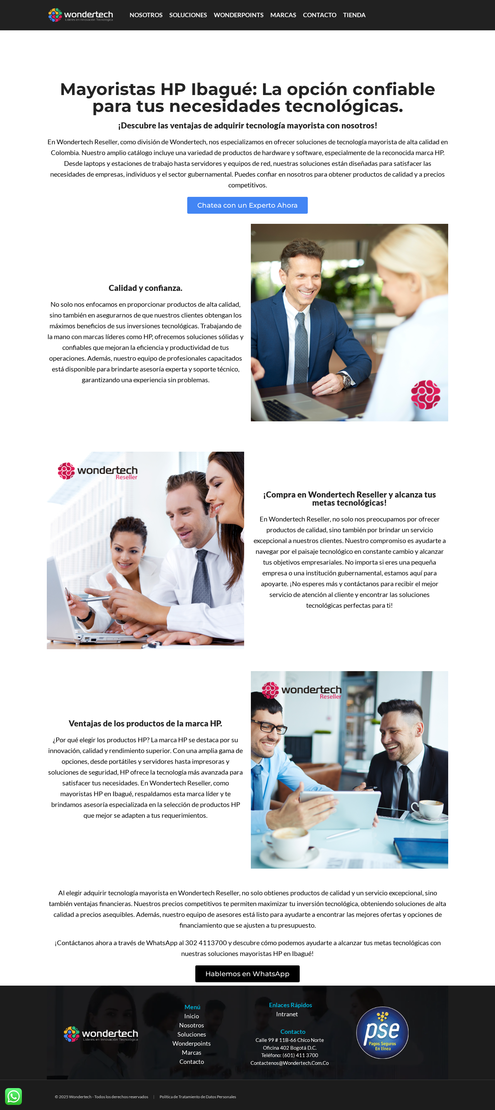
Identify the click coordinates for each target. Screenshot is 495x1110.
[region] (247, 1033)
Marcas (191, 1052)
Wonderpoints (191, 1043)
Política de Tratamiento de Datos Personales (198, 1096)
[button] (247, 205)
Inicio (191, 1016)
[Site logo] (80, 14)
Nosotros (191, 1025)
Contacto (191, 1061)
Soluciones (191, 1034)
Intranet (287, 1014)
